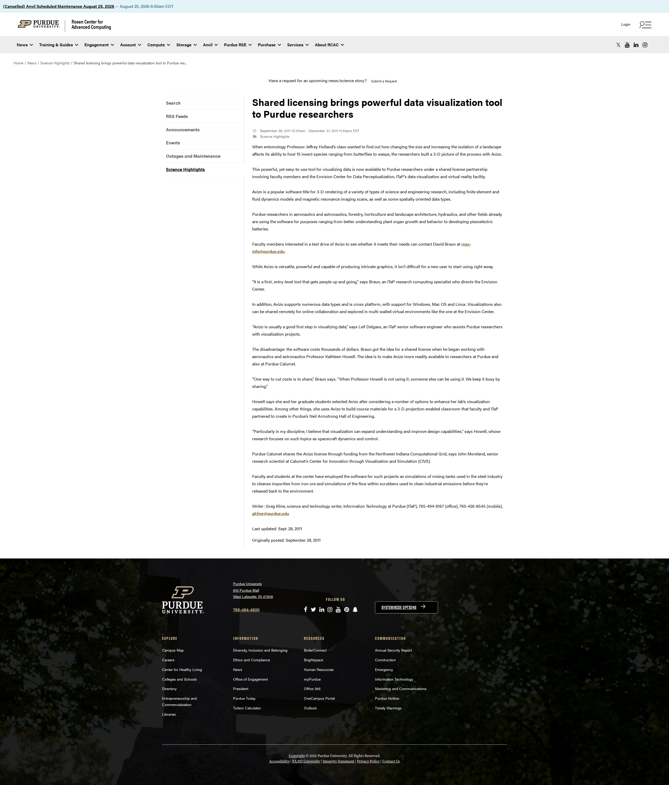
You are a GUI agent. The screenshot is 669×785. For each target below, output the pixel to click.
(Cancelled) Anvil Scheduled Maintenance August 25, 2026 (58, 6)
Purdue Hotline (387, 698)
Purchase (267, 45)
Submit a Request (384, 80)
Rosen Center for (91, 24)
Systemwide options (399, 607)
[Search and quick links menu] (644, 24)
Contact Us (391, 761)
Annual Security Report (393, 650)
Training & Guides (56, 45)
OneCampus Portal (319, 698)
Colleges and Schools (179, 679)
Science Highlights (55, 62)
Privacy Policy (368, 761)
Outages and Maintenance (193, 156)
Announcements (183, 129)
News (22, 45)
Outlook (310, 707)
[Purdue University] (41, 26)
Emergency (384, 669)
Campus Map (173, 650)
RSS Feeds (177, 116)
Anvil (207, 45)
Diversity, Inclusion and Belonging (260, 650)
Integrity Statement (338, 761)
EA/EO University (306, 761)
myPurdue (312, 679)
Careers (168, 659)
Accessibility (279, 761)
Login (625, 24)
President (240, 688)
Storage (184, 45)
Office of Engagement (250, 679)
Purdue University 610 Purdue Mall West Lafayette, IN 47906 (253, 590)
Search (173, 103)
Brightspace (313, 659)
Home (18, 62)
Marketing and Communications (400, 688)
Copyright (297, 755)
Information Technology (394, 679)
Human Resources (319, 669)
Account (128, 45)
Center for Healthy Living (182, 669)
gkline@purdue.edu (270, 513)
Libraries (169, 714)
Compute (156, 45)
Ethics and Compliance (251, 659)
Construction (385, 659)
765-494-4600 (246, 610)
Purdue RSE (235, 45)
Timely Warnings (388, 707)
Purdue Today (244, 698)
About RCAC (327, 45)
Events (173, 142)
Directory (169, 688)
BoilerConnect (315, 650)
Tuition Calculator (247, 707)
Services (295, 45)
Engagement (96, 45)
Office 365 (312, 688)
